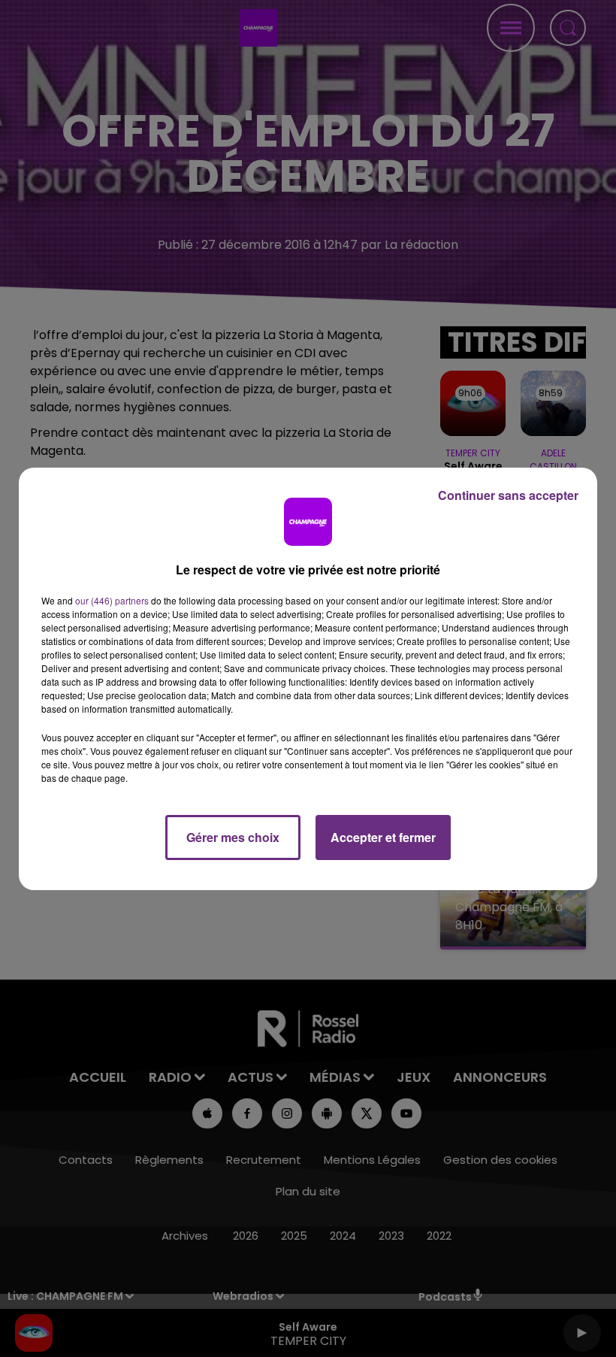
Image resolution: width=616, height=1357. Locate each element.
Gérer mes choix (232, 837)
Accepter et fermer (383, 837)
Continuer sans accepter (508, 495)
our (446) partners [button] (112, 600)
